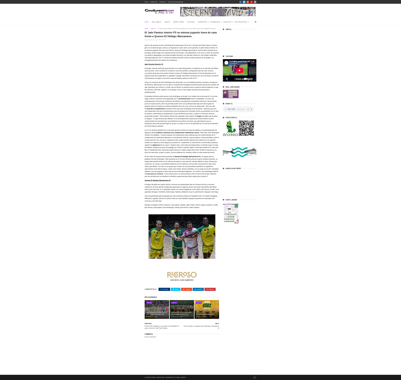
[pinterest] (251, 2)
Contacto (162, 2)
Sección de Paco (241, 22)
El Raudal (191, 22)
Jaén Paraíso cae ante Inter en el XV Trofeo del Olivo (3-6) (156, 313)
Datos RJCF (227, 22)
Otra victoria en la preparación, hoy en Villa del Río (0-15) (181, 313)
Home (146, 28)
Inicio (146, 2)
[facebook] (240, 2)
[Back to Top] (254, 377)
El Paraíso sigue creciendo (205, 314)
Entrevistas (202, 22)
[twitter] (244, 2)
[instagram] (255, 2)
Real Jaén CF (156, 22)
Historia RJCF (215, 22)
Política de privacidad (175, 2)
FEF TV (161, 58)
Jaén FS (167, 22)
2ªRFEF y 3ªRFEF (178, 22)
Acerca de (153, 2)
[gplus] (247, 2)
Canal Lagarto (181, 377)
